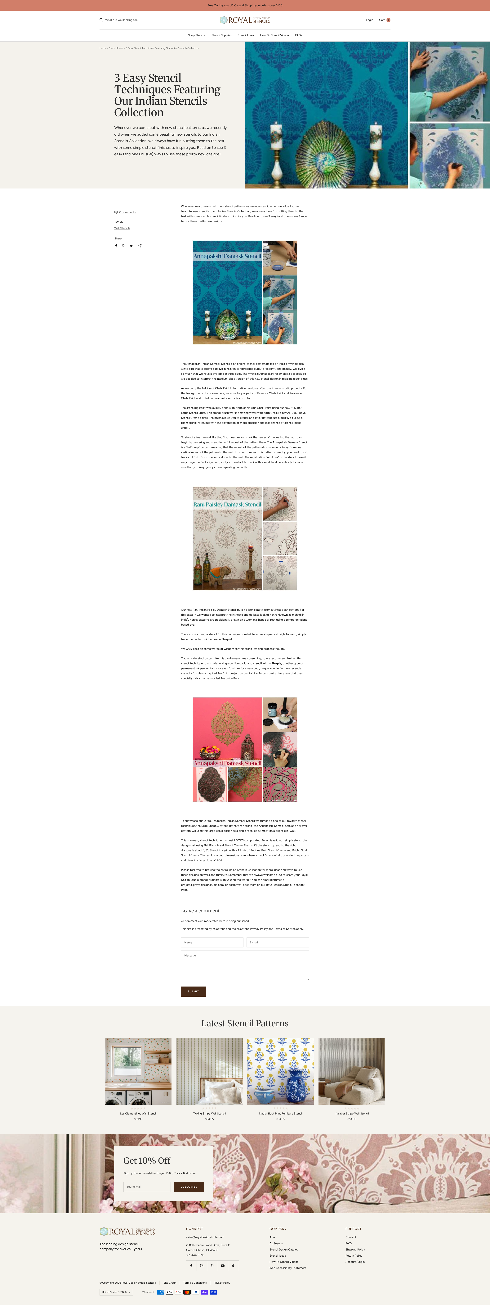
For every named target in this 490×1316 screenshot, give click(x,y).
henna (274, 614)
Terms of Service (285, 929)
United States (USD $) (114, 1292)
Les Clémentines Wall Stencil (138, 1113)
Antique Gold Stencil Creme (268, 850)
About (274, 1237)
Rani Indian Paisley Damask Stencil (214, 609)
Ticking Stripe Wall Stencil (209, 1113)
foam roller (243, 398)
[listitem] (116, 245)
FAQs (298, 35)
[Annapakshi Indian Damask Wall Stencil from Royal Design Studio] (245, 292)
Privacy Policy (259, 929)
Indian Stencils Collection (234, 211)
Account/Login (355, 1262)
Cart (384, 20)
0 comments (127, 212)
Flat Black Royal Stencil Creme (223, 845)
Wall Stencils (122, 228)
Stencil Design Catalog (284, 1249)
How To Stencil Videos (274, 35)
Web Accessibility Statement (288, 1268)
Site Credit (169, 1282)
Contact (350, 1237)
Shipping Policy (355, 1249)
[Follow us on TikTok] (233, 1265)
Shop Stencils (196, 35)
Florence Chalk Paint (270, 393)
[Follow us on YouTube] (223, 1265)
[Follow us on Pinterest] (212, 1265)
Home (103, 48)
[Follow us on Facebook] (191, 1265)
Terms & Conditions (195, 1282)
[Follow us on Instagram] (202, 1265)
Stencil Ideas (246, 35)
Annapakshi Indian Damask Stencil (208, 363)
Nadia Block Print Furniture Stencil (280, 1113)
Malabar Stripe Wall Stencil (352, 1113)
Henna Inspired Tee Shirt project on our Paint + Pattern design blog (241, 673)
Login (369, 20)
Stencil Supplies (222, 35)
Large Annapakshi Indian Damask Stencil (229, 821)
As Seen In (276, 1243)
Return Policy (353, 1255)
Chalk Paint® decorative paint (234, 388)
